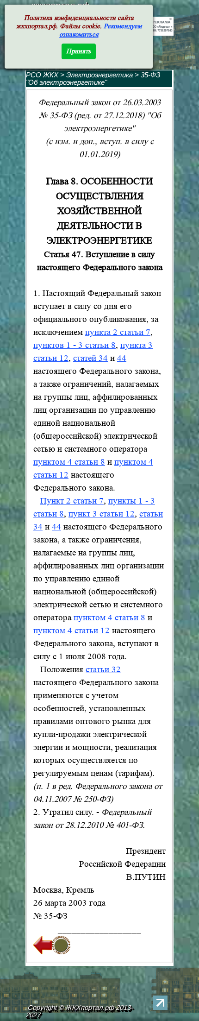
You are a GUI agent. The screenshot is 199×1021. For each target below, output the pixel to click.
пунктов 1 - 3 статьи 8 (74, 345)
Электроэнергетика (100, 75)
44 (121, 358)
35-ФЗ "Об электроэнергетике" (93, 78)
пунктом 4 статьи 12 (71, 631)
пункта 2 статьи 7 (117, 332)
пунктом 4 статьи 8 (69, 462)
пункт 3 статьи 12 (101, 514)
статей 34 (90, 358)
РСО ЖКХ (42, 75)
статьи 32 (103, 669)
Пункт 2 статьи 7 (72, 501)
